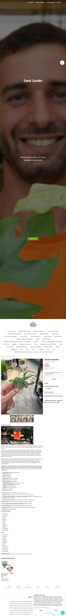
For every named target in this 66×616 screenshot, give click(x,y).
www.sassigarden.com (27, 553)
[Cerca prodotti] (62, 62)
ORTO (60, 344)
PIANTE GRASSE (48, 347)
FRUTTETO (6, 344)
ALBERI (38, 339)
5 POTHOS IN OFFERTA (30, 334)
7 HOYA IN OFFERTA (52, 331)
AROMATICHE (46, 339)
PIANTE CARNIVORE (21, 347)
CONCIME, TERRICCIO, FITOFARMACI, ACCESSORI (17, 341)
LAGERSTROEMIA (44, 334)
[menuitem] (62, 357)
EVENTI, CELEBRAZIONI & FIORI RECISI (52, 341)
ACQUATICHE (57, 336)
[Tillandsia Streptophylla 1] (19, 418)
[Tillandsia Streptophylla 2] (25, 418)
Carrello (47, 587)
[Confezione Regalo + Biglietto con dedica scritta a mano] (7, 566)
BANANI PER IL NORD (24, 331)
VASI (54, 349)
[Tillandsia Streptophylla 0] (13, 418)
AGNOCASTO (55, 334)
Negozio (2, 356)
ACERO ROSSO (47, 336)
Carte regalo (57, 587)
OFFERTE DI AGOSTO (38, 331)
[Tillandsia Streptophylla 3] (31, 418)
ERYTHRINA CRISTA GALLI (14, 334)
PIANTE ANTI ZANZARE (11, 336)
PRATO (57, 347)
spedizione (46, 369)
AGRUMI (14, 344)
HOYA (35, 344)
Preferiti (38, 587)
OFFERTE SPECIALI (35, 336)
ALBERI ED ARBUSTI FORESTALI (24, 339)
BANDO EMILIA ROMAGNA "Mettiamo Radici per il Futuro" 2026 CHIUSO (33, 352)
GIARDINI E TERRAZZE (25, 344)
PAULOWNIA (10, 347)
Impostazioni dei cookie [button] (48, 613)
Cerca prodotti (9, 587)
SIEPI (33, 349)
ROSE (21, 349)
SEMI (27, 349)
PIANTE (7, 356)
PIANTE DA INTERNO (35, 347)
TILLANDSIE (41, 349)
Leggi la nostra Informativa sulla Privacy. (42, 607)
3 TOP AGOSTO (12, 331)
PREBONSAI (14, 349)
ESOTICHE (36, 341)
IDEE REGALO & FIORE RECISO (48, 344)
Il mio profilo (18, 587)
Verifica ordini (28, 587)
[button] (48, 388)
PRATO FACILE (23, 336)
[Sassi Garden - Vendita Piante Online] (33, 324)
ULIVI (48, 349)
